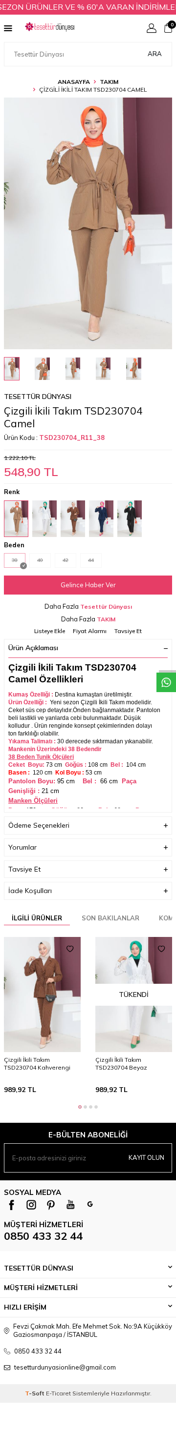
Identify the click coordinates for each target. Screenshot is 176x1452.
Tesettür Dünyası (37, 396)
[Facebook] (12, 1205)
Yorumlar (22, 847)
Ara (155, 54)
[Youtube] (70, 1205)
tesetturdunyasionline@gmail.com (65, 1367)
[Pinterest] (51, 1205)
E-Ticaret (58, 1393)
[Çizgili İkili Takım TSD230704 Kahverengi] (42, 994)
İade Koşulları (30, 890)
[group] (88, 223)
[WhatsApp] (90, 1205)
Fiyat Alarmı (90, 631)
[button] (80, 1107)
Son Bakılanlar (110, 918)
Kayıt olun (146, 1157)
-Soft (35, 1393)
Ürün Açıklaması (33, 647)
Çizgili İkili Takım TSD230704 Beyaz (121, 1063)
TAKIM (109, 81)
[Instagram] (31, 1205)
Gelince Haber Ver (88, 585)
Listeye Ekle (49, 631)
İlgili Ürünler (37, 918)
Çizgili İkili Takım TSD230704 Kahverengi (37, 1063)
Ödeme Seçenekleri (38, 825)
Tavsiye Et (128, 631)
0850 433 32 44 (43, 1236)
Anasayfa (74, 81)
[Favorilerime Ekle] (69, 949)
